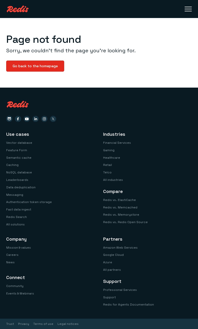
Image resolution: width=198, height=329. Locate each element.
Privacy (23, 324)
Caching (12, 165)
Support (109, 297)
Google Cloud (113, 255)
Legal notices (68, 324)
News (10, 262)
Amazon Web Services (120, 248)
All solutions (15, 224)
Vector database (19, 143)
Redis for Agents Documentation (128, 304)
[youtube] (27, 119)
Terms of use (43, 324)
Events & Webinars (20, 293)
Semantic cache (18, 158)
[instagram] (44, 119)
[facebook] (18, 119)
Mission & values (18, 248)
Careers (12, 255)
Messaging (14, 195)
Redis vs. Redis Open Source (125, 222)
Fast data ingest (18, 209)
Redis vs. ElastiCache (119, 200)
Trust (10, 324)
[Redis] (17, 9)
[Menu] (188, 9)
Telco (107, 172)
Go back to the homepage (35, 66)
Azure (107, 262)
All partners (112, 270)
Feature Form (16, 150)
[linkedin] (35, 119)
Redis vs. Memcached (120, 207)
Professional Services (120, 290)
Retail (107, 165)
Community (14, 286)
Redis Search (16, 217)
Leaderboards (17, 180)
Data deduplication (21, 187)
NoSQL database (19, 172)
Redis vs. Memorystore (121, 215)
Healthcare (111, 158)
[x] (53, 119)
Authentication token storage (29, 202)
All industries (113, 180)
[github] (9, 119)
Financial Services (117, 143)
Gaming (108, 150)
